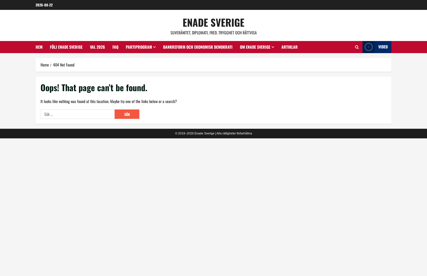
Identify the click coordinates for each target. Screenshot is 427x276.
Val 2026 (97, 47)
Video (383, 47)
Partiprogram (139, 47)
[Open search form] (357, 47)
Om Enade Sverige (255, 47)
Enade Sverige (213, 22)
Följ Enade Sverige (66, 47)
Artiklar (289, 47)
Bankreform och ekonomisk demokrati (198, 47)
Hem (39, 47)
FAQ (115, 47)
